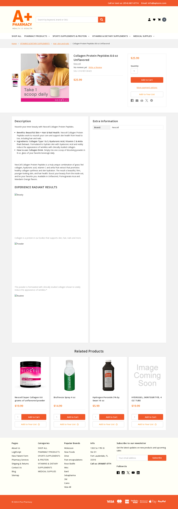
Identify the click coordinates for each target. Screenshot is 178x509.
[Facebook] (132, 100)
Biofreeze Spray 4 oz (64, 397)
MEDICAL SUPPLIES (142, 36)
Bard (66, 471)
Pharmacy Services (20, 459)
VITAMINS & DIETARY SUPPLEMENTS (110, 36)
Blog (14, 471)
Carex (66, 483)
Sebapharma (70, 475)
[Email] (137, 100)
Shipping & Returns (20, 463)
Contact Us (17, 467)
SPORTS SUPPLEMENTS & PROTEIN (70, 36)
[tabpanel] (30, 393)
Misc (66, 467)
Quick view (30, 375)
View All (67, 487)
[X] (146, 100)
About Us (16, 448)
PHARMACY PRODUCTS (35, 36)
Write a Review (95, 67)
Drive (66, 456)
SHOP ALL (16, 36)
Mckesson (68, 448)
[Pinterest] (151, 100)
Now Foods (69, 452)
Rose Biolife (69, 463)
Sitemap (15, 475)
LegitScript (16, 452)
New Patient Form (20, 456)
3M (65, 479)
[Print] (141, 100)
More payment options (147, 87)
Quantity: (135, 66)
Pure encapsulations (73, 459)
